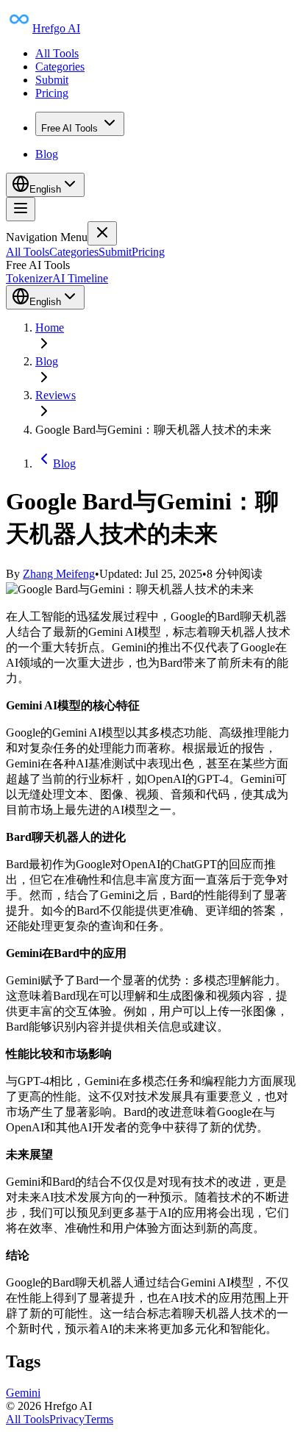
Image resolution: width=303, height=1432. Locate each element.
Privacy (67, 1419)
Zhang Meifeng (59, 574)
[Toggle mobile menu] (20, 209)
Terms (99, 1419)
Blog (46, 154)
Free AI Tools (69, 128)
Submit (51, 80)
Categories (60, 66)
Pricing (51, 93)
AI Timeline (80, 278)
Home (49, 327)
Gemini (23, 1392)
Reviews (55, 395)
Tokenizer (29, 278)
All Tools (57, 53)
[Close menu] (102, 233)
